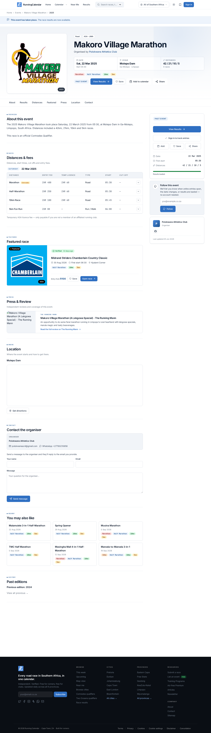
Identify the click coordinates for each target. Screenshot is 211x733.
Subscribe (60, 694)
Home (48, 4)
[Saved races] (180, 4)
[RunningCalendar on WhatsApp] (38, 701)
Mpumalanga (143, 694)
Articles (171, 689)
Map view (80, 681)
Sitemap (171, 715)
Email (78, 459)
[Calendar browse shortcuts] (66, 4)
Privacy (130, 728)
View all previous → (17, 593)
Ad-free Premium (176, 685)
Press (64, 102)
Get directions (20, 411)
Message (11, 471)
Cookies (141, 728)
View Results (99, 81)
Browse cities (82, 689)
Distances (37, 102)
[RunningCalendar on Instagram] (28, 701)
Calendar (59, 4)
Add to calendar (141, 81)
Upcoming (81, 676)
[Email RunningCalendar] (42, 701)
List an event (176, 676)
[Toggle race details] (138, 182)
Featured (51, 102)
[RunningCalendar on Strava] (33, 701)
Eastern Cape (143, 672)
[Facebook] (155, 231)
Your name (11, 459)
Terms (120, 728)
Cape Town (112, 685)
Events (18, 12)
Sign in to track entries (178, 138)
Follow (170, 209)
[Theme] (174, 4)
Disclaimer (171, 728)
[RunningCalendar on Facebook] (24, 701)
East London (112, 689)
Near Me (75, 4)
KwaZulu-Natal (144, 685)
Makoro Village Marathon (35, 12)
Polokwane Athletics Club (103, 51)
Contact (89, 102)
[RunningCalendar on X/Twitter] (19, 701)
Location (75, 102)
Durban (110, 676)
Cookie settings (156, 728)
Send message (20, 499)
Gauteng (141, 681)
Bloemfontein (113, 694)
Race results (82, 702)
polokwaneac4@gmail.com (24, 446)
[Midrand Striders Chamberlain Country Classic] (75, 265)
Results (86, 4)
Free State (142, 676)
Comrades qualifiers (85, 694)
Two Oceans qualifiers (86, 698)
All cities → (112, 698)
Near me (80, 685)
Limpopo (141, 689)
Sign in (188, 4)
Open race (87, 278)
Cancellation (185, 728)
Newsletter (173, 694)
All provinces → (144, 698)
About (12, 102)
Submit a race (174, 672)
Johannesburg (113, 681)
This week (81, 672)
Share (162, 81)
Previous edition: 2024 (19, 587)
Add (163, 146)
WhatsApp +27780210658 (55, 446)
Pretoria (110, 672)
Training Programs (176, 681)
